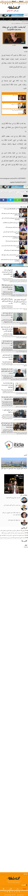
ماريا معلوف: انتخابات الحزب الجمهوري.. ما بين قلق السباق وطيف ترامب (11, 514)
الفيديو (25, 455)
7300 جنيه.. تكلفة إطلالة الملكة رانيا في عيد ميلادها (11, 209)
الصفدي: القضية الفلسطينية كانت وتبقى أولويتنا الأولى (11, 250)
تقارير (10, 19)
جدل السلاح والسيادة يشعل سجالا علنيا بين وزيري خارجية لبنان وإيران (12, 538)
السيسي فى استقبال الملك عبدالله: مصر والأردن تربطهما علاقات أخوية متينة (10, 255)
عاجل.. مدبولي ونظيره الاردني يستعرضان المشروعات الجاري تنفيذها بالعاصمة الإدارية (11, 237)
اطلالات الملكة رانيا (14, 191)
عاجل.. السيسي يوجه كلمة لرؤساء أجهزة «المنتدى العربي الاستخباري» (11, 232)
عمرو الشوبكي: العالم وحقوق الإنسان (14, 520)
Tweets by (26, 547)
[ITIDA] (14, 445)
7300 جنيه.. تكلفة (15, 95)
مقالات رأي (23, 495)
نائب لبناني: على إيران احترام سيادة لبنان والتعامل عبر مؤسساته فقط (13, 533)
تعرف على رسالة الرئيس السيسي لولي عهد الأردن (12, 227)
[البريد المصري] (14, 484)
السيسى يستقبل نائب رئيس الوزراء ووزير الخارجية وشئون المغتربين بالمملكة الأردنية (10, 260)
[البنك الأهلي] (14, 187)
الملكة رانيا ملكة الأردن (5, 191)
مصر (17, 19)
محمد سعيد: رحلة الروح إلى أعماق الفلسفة (13, 498)
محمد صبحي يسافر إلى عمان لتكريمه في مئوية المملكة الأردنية (11, 222)
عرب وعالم (24, 21)
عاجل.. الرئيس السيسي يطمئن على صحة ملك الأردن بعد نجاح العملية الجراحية (10, 110)
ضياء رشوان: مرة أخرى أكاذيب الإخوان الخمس (12, 505)
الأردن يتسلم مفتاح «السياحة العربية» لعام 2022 (12, 241)
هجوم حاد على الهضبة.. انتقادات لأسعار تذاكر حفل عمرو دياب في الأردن (10, 246)
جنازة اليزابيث (19, 193)
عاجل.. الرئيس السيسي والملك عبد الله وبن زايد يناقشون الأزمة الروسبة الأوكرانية (10, 104)
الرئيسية (24, 19)
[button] (20, 473)
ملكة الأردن (25, 193)
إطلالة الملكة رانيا (23, 100)
